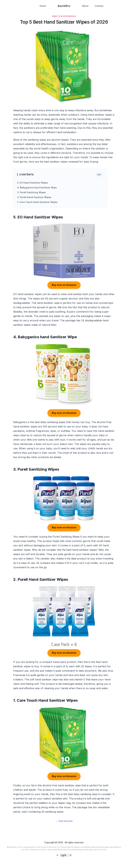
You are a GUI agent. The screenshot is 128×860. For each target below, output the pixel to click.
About (85, 6)
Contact (99, 6)
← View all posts (64, 821)
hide (99, 174)
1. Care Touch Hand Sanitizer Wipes (37, 202)
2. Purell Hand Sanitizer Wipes (34, 197)
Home (43, 6)
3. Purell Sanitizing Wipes (31, 192)
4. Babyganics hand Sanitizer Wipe (37, 187)
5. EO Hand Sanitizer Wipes (32, 182)
